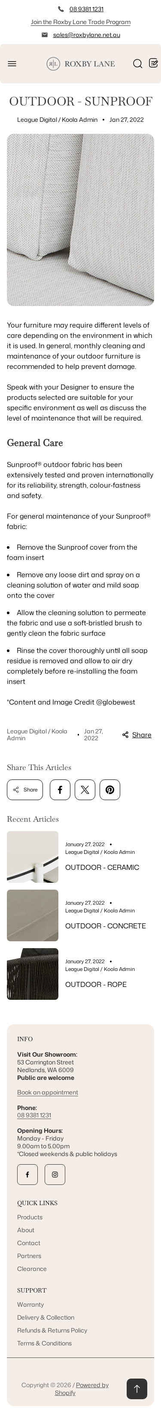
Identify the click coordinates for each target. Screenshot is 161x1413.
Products (30, 1217)
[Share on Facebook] (60, 789)
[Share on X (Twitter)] (85, 789)
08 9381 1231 (86, 9)
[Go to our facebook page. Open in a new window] (27, 1174)
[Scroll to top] (137, 1389)
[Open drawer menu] (12, 64)
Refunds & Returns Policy (52, 1330)
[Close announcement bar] (149, 22)
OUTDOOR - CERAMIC (102, 867)
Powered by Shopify (82, 1389)
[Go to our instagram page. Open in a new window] (55, 1174)
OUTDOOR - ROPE (96, 984)
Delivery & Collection (45, 1317)
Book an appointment (47, 1092)
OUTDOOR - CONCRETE (105, 926)
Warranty (30, 1304)
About (25, 1230)
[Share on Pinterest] (110, 789)
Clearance (32, 1269)
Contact (28, 1243)
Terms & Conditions (44, 1343)
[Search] (137, 63)
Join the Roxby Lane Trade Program (81, 22)
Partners (29, 1256)
